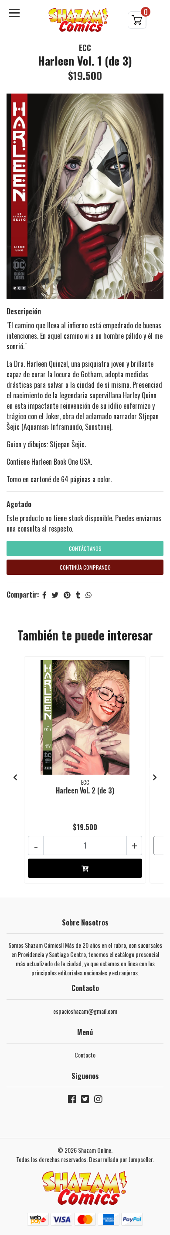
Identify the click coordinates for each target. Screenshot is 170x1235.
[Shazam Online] (78, 20)
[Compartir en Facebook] (44, 594)
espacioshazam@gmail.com (85, 1011)
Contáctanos (85, 548)
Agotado (19, 504)
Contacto (85, 1054)
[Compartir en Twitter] (54, 594)
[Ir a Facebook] (72, 1100)
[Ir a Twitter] (85, 1100)
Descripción (24, 311)
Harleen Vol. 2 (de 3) (85, 790)
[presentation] (15, 777)
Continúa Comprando (85, 567)
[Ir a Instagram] (98, 1100)
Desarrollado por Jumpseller (121, 1159)
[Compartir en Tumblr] (78, 594)
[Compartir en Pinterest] (67, 594)
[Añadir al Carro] (85, 868)
